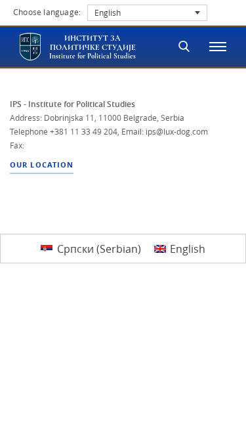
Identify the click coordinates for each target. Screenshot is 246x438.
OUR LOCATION (41, 164)
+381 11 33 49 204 (83, 131)
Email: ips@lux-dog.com (164, 131)
